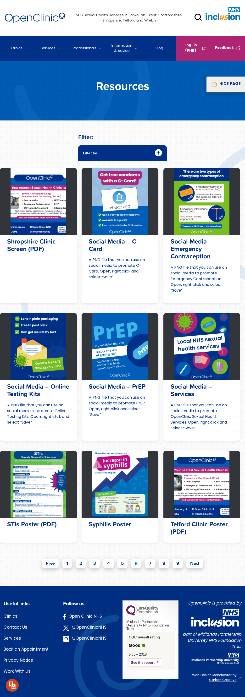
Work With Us (17, 671)
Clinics (10, 616)
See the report (143, 662)
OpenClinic (35, 18)
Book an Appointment (26, 649)
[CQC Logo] (142, 614)
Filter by (90, 153)
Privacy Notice (18, 660)
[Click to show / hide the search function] (198, 17)
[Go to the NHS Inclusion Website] (223, 16)
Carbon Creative (223, 680)
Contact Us (15, 627)
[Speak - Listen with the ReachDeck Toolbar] (12, 685)
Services (12, 638)
